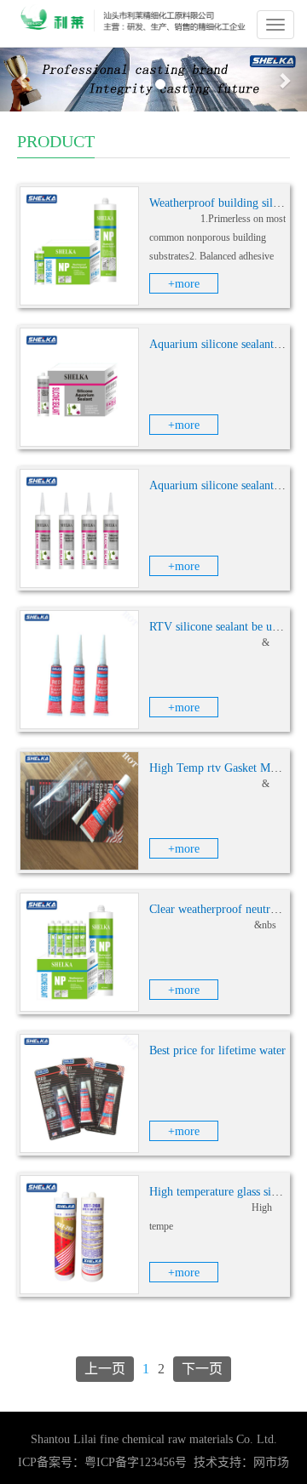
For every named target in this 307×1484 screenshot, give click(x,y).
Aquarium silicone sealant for (220, 344)
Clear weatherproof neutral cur (223, 909)
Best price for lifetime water (217, 1050)
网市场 (271, 1462)
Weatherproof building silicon (221, 203)
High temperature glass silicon (222, 1191)
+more (184, 283)
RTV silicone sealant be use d (220, 626)
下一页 (202, 1368)
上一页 (104, 1368)
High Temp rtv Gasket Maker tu (226, 768)
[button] (23, 79)
